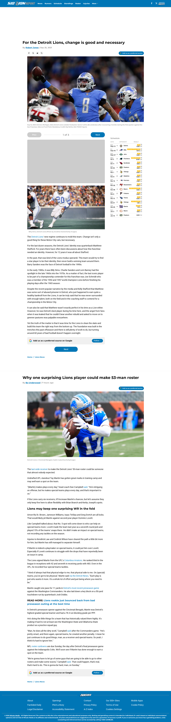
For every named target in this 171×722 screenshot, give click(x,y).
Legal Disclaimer (35, 709)
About (30, 700)
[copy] (41, 53)
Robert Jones (32, 48)
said (85, 487)
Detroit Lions (37, 236)
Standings (68, 3)
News (40, 3)
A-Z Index (88, 709)
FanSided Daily (34, 705)
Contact (87, 700)
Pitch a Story (58, 705)
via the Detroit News (78, 576)
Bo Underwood (33, 383)
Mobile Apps (137, 700)
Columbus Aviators (73, 560)
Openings (56, 700)
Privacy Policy (90, 705)
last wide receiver (39, 469)
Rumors (48, 3)
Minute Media (15, 715)
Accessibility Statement (63, 709)
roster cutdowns (39, 646)
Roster (78, 3)
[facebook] (151, 3)
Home (29, 357)
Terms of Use (112, 705)
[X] (156, 3)
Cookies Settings (114, 709)
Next (98, 135)
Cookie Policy (137, 705)
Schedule (58, 3)
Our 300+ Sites (113, 700)
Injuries (86, 3)
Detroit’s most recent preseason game (81, 588)
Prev (34, 135)
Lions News (40, 357)
